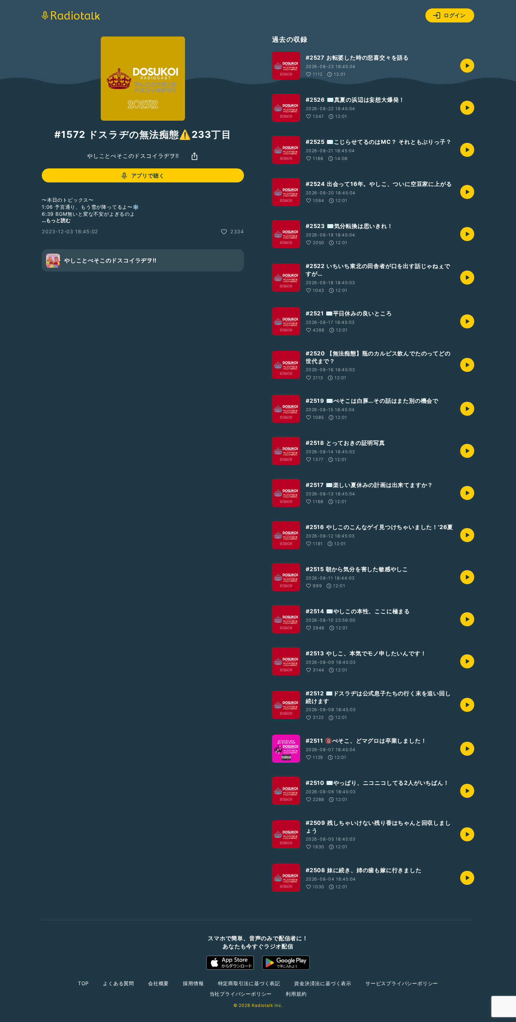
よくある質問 (118, 983)
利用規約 (296, 994)
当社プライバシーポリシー (241, 994)
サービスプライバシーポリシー (401, 983)
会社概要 (158, 983)
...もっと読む (56, 220)
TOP (83, 983)
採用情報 (193, 983)
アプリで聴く (148, 175)
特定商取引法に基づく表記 (249, 983)
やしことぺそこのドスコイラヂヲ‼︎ (133, 156)
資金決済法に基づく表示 (322, 983)
